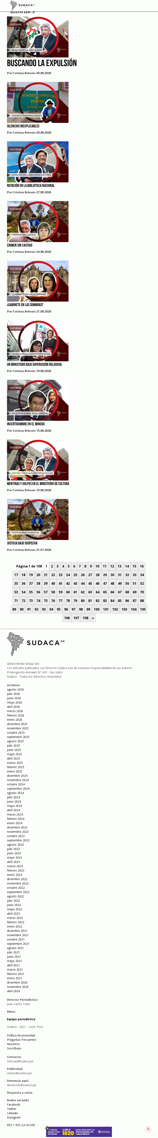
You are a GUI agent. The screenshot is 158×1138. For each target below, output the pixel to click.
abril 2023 (13, 862)
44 (83, 583)
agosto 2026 (15, 689)
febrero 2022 (15, 922)
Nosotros (13, 1044)
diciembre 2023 (17, 827)
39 (46, 583)
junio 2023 (14, 853)
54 (23, 592)
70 (142, 592)
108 (85, 618)
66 (112, 592)
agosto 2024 (15, 793)
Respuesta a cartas (20, 1093)
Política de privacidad (21, 1035)
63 (90, 592)
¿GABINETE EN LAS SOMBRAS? (25, 305)
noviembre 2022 (18, 883)
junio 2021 (14, 956)
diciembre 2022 (17, 879)
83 (105, 600)
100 (96, 609)
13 (119, 566)
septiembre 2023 (18, 840)
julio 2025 (13, 745)
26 (83, 575)
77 (60, 600)
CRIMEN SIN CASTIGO (19, 246)
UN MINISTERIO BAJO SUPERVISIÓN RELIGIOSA (34, 365)
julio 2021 (13, 952)
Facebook (13, 1104)
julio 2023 (13, 849)
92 (36, 609)
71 (16, 600)
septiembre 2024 (18, 788)
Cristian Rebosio (24, 73)
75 (46, 600)
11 (105, 566)
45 (90, 583)
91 (29, 609)
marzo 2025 (15, 763)
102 (115, 609)
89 (14, 609)
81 (90, 600)
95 (58, 609)
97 (73, 609)
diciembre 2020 (17, 982)
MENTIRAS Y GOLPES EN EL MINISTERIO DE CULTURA (38, 484)
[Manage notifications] (148, 1129)
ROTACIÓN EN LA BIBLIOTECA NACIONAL (31, 186)
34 (142, 575)
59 (60, 592)
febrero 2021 (15, 974)
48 (112, 583)
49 (120, 583)
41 (60, 583)
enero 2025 (14, 771)
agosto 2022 (15, 896)
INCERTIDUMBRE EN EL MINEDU (26, 424)
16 (142, 566)
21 (46, 575)
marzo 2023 (15, 866)
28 (97, 575)
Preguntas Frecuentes (21, 1040)
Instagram (14, 1117)
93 (44, 609)
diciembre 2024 (17, 776)
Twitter (11, 1109)
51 (134, 583)
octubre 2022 (16, 888)
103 (124, 609)
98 (81, 609)
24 (68, 575)
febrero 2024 (15, 819)
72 (23, 600)
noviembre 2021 (18, 935)
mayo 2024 (14, 806)
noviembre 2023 (18, 832)
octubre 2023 (16, 836)
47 (105, 583)
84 (112, 600)
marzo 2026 (15, 711)
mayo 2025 (14, 754)
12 (112, 566)
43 (75, 583)
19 (31, 575)
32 (127, 575)
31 (120, 575)
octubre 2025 (16, 732)
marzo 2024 (15, 814)
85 (120, 600)
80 (83, 600)
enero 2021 (14, 978)
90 (21, 609)
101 (106, 609)
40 (53, 583)
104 (133, 609)
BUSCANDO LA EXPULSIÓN (42, 63)
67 (120, 592)
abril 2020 (13, 991)
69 (134, 592)
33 (134, 575)
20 (38, 575)
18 (23, 575)
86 (127, 600)
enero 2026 (14, 720)
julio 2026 (13, 694)
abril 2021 (13, 965)
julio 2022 (13, 900)
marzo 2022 (15, 918)
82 (97, 600)
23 (60, 575)
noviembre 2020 (18, 987)
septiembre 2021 (18, 944)
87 (134, 600)
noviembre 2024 (18, 780)
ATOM (30, 1125)
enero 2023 (14, 875)
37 (31, 583)
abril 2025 (13, 758)
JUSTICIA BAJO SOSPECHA (22, 543)
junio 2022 (14, 905)
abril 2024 (13, 810)
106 (67, 618)
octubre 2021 (16, 939)
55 (31, 592)
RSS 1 (11, 1125)
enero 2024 (14, 823)
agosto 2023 (15, 844)
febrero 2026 (15, 715)
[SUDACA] (22, 6)
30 (112, 575)
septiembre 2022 (18, 892)
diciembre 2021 (17, 931)
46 (97, 583)
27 (90, 575)
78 (68, 600)
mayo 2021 (14, 961)
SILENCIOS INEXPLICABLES (23, 126)
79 (75, 600)
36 (23, 583)
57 (46, 592)
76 (53, 600)
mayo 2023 (14, 857)
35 (16, 583)
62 (83, 592)
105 (143, 609)
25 (75, 575)
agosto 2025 (15, 741)
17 (16, 575)
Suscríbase (14, 1048)
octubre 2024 (16, 784)
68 (127, 592)
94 (51, 609)
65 (105, 592)
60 (68, 592)
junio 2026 (14, 698)
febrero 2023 (15, 870)
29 (105, 575)
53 (16, 592)
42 (68, 583)
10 (97, 566)
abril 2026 (13, 707)
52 (142, 583)
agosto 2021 (15, 948)
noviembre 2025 (18, 728)
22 (53, 575)
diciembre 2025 (17, 724)
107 (76, 618)
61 (75, 592)
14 (127, 566)
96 (66, 609)
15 (134, 566)
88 (142, 600)
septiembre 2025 (18, 737)
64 (97, 592)
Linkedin (12, 1113)
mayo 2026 (14, 702)
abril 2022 (13, 913)
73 (31, 600)
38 (38, 583)
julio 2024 (13, 797)
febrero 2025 (15, 767)
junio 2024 (14, 801)
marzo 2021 (15, 969)
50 (127, 583)
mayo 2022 (14, 909)
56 (38, 592)
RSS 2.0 (20, 1125)
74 (38, 600)
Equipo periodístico (21, 1019)
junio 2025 (14, 750)
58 (53, 592)
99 (88, 609)
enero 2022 (14, 926)
